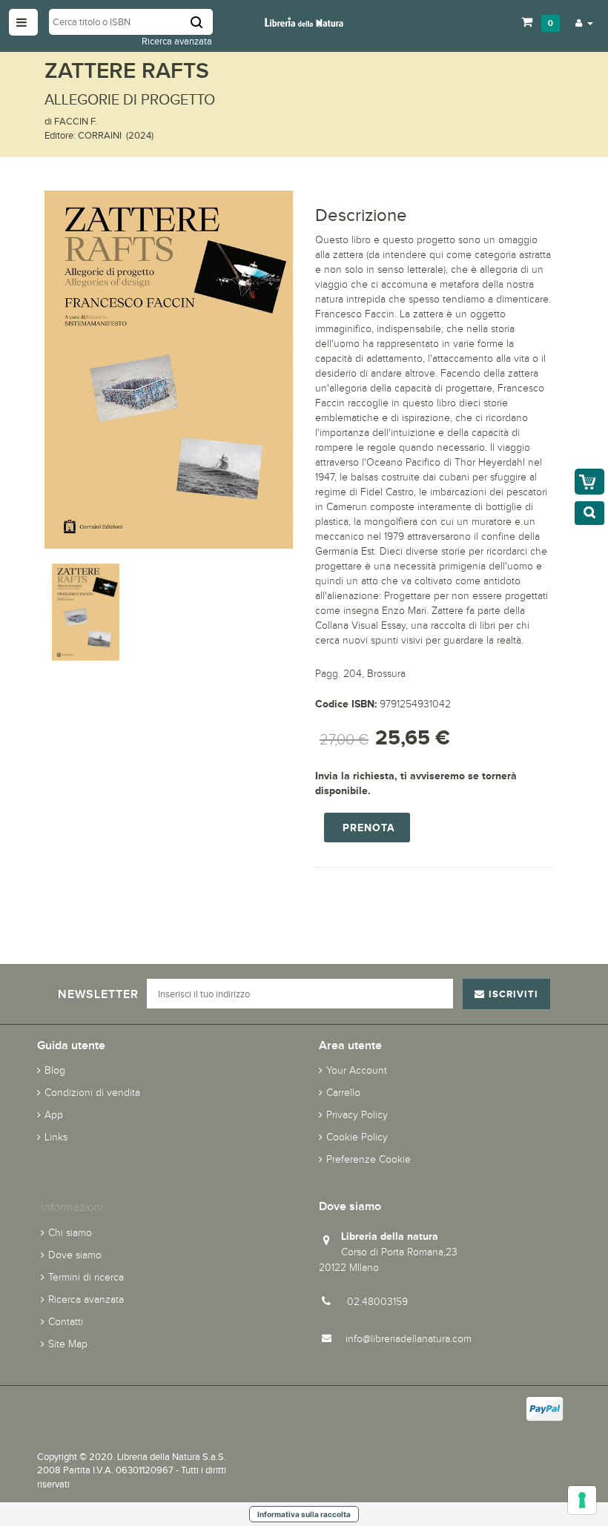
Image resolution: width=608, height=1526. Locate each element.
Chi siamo (70, 1232)
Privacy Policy (357, 1114)
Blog (54, 1070)
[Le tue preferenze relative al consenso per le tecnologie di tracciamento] (582, 1500)
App (53, 1114)
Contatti (65, 1321)
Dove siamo (75, 1255)
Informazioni (72, 1206)
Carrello (343, 1092)
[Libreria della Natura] (304, 21)
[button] (584, 22)
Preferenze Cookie (368, 1159)
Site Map (67, 1344)
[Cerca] (202, 22)
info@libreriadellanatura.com (409, 1338)
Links (55, 1137)
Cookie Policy (357, 1137)
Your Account (356, 1070)
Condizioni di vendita (92, 1092)
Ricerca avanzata (177, 41)
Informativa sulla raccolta (304, 1514)
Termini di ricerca (86, 1277)
